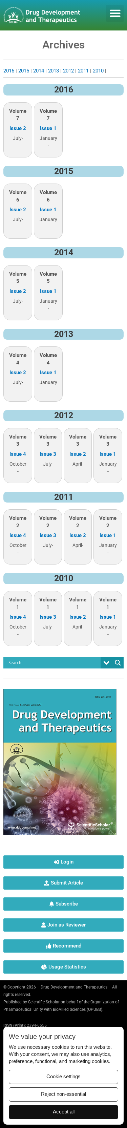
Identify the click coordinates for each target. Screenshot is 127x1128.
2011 (83, 71)
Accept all (64, 1111)
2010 (98, 71)
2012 (68, 71)
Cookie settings (63, 1076)
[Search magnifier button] (118, 662)
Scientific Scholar (44, 1002)
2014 (38, 71)
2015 (23, 71)
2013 (53, 71)
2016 (8, 71)
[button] (115, 13)
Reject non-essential (63, 1094)
